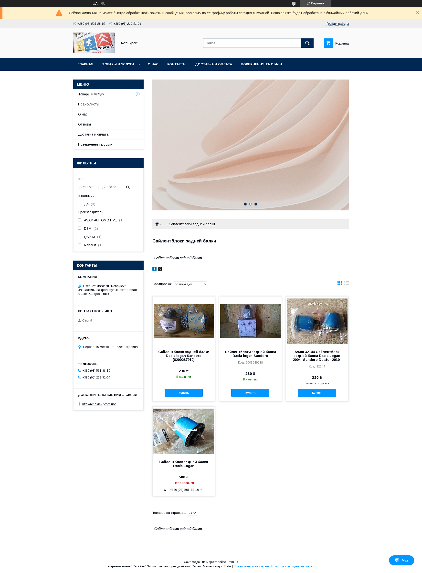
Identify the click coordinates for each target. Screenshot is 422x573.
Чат (405, 560)
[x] (160, 269)
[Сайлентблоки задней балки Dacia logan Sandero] (250, 321)
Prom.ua (232, 562)
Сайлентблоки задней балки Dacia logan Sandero (250, 354)
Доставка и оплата (213, 64)
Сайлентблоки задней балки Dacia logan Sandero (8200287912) (183, 356)
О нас (153, 64)
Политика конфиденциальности (293, 566)
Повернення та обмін (261, 64)
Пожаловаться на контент (251, 566)
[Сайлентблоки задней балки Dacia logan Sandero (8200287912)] (184, 321)
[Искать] (307, 43)
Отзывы (84, 124)
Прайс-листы (88, 104)
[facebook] (154, 269)
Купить (184, 393)
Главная (85, 64)
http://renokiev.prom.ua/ (99, 404)
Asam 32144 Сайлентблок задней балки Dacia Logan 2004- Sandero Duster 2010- (317, 356)
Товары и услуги (118, 64)
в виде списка (346, 284)
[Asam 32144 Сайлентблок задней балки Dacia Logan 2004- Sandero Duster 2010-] (317, 321)
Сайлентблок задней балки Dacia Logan (183, 464)
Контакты (176, 64)
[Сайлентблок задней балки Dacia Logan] (184, 431)
